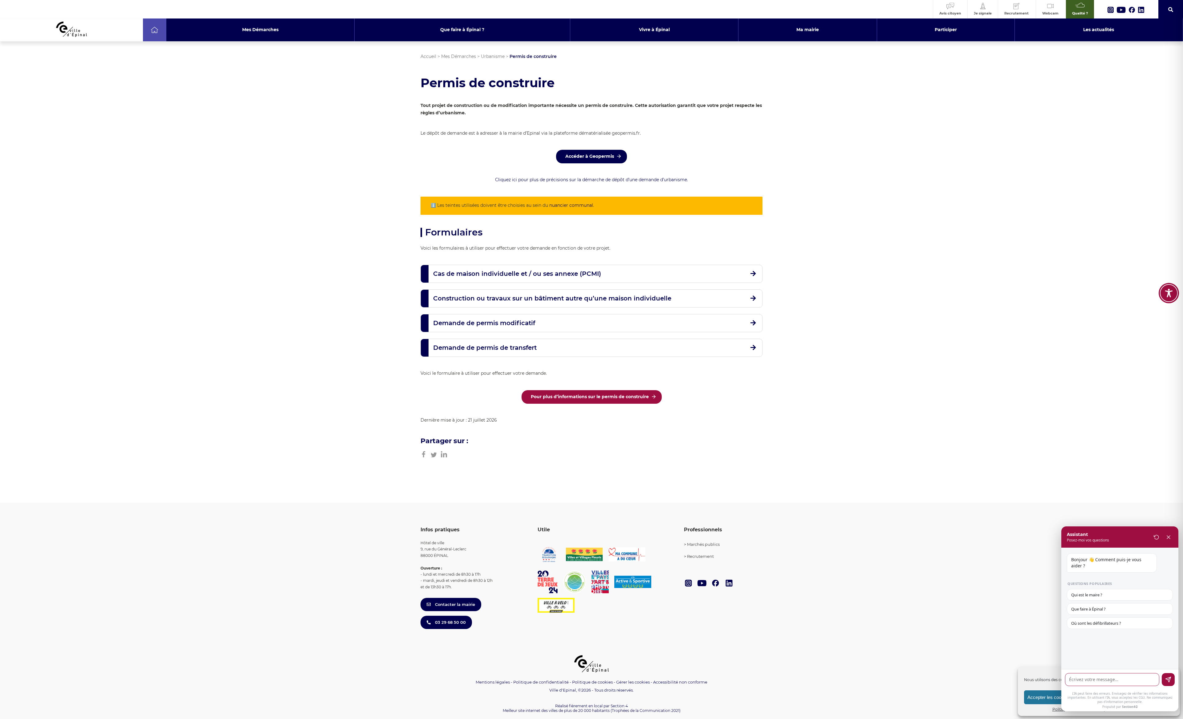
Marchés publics (703, 544)
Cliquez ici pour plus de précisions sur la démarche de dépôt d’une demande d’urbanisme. (591, 179)
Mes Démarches (458, 56)
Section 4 (619, 706)
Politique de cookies (592, 682)
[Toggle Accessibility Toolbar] (1168, 293)
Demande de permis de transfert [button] (485, 347)
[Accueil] (154, 29)
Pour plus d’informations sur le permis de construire (590, 396)
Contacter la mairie (454, 604)
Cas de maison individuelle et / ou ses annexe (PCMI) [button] (517, 273)
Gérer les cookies (633, 682)
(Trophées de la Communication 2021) (646, 710)
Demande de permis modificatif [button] (484, 323)
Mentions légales (493, 682)
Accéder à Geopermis (589, 156)
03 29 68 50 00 (450, 622)
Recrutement (700, 556)
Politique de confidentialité (541, 682)
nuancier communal (571, 205)
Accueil (428, 56)
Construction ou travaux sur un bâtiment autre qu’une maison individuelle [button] (552, 298)
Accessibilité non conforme (680, 682)
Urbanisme (493, 56)
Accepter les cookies (1048, 697)
